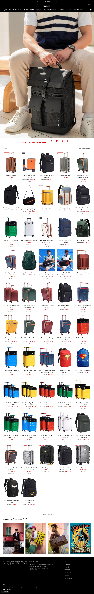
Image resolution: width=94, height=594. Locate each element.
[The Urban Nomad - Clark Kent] (65, 292)
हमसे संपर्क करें (68, 564)
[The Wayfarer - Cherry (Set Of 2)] (11, 292)
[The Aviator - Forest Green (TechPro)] (29, 325)
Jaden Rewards (69, 578)
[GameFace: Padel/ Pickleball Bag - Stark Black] (47, 260)
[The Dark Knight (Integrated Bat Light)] (65, 455)
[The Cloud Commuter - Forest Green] (83, 422)
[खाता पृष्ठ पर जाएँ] (87, 9)
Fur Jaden (12, 587)
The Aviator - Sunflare (47, 208)
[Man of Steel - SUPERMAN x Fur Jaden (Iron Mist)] (29, 455)
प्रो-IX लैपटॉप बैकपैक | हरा (29, 273)
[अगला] (56, 1)
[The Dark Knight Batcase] (47, 455)
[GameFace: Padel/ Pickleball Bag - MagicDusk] (29, 195)
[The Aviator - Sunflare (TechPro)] (11, 325)
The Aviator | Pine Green (83, 240)
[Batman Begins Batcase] (83, 455)
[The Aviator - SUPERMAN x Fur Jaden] (83, 292)
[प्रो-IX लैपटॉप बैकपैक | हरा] (29, 260)
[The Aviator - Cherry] (83, 260)
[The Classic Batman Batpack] (29, 487)
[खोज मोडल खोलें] (3, 9)
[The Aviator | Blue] (65, 195)
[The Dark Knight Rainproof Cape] (11, 487)
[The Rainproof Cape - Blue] (83, 357)
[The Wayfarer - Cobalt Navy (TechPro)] (11, 260)
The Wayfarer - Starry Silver (29, 240)
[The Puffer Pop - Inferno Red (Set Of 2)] (47, 422)
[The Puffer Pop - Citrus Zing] (29, 357)
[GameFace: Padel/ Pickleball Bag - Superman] (65, 260)
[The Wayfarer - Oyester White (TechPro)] (47, 227)
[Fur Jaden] (47, 6)
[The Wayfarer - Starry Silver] (29, 227)
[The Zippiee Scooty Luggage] (29, 162)
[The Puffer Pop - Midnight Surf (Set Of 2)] (29, 422)
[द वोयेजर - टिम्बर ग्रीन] (11, 162)
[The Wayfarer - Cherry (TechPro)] (47, 292)
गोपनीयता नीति (68, 572)
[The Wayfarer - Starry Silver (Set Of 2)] (65, 422)
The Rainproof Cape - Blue (83, 370)
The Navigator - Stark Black (11, 208)
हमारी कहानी (67, 570)
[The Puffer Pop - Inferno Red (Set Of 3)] (47, 390)
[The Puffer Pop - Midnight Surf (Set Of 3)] (11, 390)
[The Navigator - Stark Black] (11, 195)
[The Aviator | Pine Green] (83, 227)
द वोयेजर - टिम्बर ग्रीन (11, 175)
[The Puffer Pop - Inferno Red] (83, 325)
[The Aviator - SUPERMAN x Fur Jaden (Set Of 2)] (47, 357)
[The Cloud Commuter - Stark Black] (47, 162)
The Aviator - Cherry (83, 273)
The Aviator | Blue (65, 208)
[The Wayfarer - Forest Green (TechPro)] (83, 162)
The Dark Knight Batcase (47, 468)
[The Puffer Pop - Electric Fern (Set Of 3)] (65, 390)
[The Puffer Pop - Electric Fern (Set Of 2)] (11, 422)
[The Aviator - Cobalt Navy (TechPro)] (65, 325)
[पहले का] (37, 1)
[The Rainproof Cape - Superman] (65, 357)
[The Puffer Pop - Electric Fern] (11, 227)
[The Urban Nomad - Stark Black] (83, 195)
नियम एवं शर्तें (67, 575)
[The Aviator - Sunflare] (47, 195)
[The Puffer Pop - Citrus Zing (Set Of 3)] (29, 390)
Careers (67, 581)
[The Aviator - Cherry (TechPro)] (47, 325)
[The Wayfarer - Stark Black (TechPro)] (11, 455)
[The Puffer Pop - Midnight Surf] (11, 357)
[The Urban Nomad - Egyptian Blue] (65, 227)
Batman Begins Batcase (83, 468)
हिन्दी (89, 4)
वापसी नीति (67, 567)
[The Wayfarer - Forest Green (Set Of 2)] (29, 292)
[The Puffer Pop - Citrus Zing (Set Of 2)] (83, 390)
